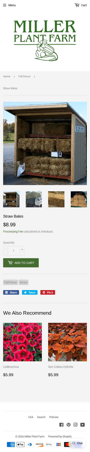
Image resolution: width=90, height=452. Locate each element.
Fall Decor (24, 76)
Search (41, 417)
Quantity (8, 242)
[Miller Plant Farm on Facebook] (61, 425)
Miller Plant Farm (34, 436)
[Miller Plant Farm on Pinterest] (68, 425)
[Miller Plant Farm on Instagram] (75, 425)
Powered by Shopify (60, 436)
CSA (30, 417)
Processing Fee (13, 231)
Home (6, 76)
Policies (54, 417)
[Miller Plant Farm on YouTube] (82, 425)
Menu (12, 5)
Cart (84, 5)
